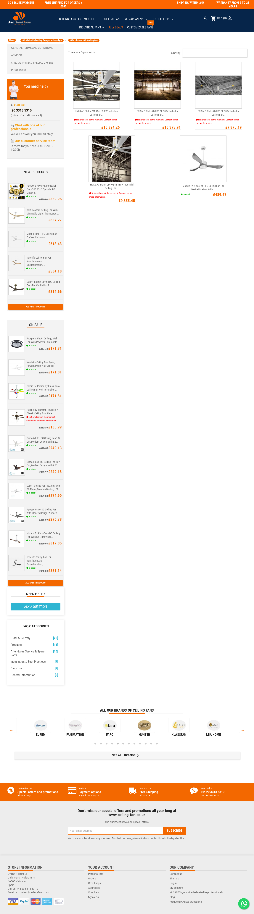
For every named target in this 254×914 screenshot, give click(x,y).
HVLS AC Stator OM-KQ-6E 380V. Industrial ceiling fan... (157, 113)
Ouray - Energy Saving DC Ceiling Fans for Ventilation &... (43, 283)
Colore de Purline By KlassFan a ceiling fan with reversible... (43, 388)
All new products (35, 307)
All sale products (35, 583)
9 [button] (140, 743)
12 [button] (157, 743)
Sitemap (174, 878)
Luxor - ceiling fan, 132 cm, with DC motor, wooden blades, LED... (44, 487)
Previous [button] (11, 730)
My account (176, 887)
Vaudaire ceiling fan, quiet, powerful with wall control (41, 364)
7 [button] (129, 743)
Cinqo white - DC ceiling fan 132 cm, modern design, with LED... (43, 440)
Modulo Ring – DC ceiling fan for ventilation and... (42, 235)
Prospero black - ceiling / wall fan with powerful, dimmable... (43, 340)
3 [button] (106, 743)
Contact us (176, 873)
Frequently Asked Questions (186, 901)
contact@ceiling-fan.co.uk (34, 892)
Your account (101, 867)
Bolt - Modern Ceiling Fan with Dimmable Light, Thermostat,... (43, 212)
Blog (172, 897)
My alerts (93, 897)
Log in (173, 883)
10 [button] (146, 743)
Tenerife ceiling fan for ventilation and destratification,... (39, 561)
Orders (92, 878)
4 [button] (112, 743)
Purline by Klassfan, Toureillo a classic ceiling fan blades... (42, 411)
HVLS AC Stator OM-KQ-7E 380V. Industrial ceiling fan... (96, 113)
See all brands (126, 755)
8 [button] (134, 743)
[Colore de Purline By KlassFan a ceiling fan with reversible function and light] (16, 391)
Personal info (95, 873)
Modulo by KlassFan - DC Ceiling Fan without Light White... (43, 535)
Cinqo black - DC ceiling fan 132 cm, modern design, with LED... (43, 463)
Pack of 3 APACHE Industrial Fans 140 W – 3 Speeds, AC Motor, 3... (41, 189)
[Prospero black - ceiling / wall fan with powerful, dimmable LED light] (16, 343)
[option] (40, 728)
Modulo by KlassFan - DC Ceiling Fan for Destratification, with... (203, 187)
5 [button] (118, 743)
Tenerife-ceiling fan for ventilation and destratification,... (39, 261)
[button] (35, 47)
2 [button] (101, 743)
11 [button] (151, 743)
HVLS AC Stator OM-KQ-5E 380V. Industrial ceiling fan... (218, 113)
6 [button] (123, 743)
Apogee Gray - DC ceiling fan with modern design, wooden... (43, 511)
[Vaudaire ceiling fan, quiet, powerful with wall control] (16, 367)
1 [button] (95, 743)
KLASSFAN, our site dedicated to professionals (196, 892)
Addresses (94, 887)
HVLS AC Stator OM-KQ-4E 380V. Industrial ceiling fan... (112, 186)
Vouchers (93, 892)
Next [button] (243, 730)
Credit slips (94, 883)
